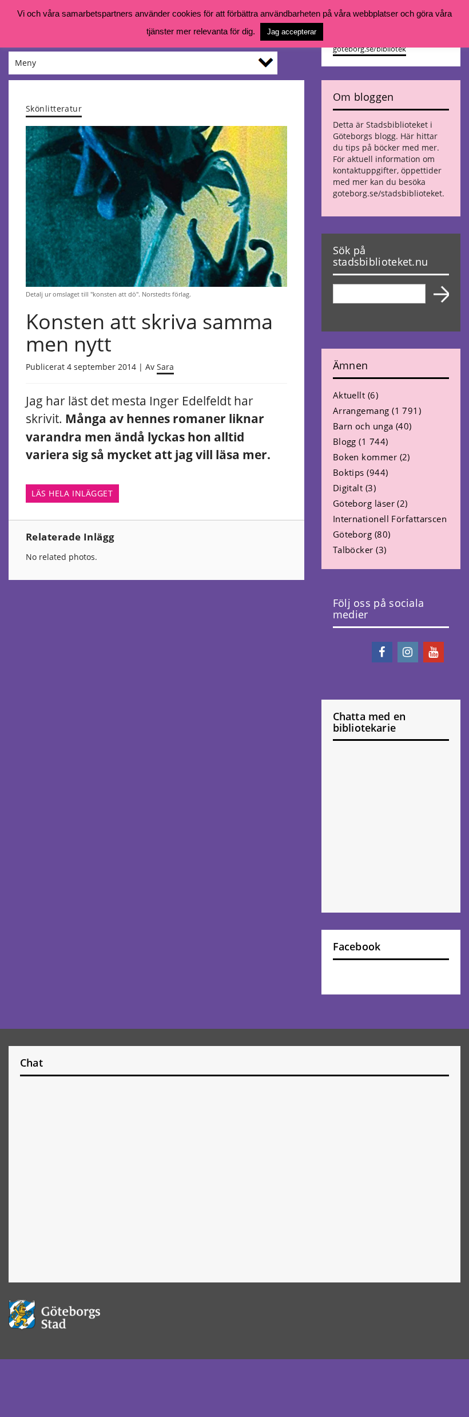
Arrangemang (361, 410)
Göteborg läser (364, 503)
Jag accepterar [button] (291, 31)
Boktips (348, 472)
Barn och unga (363, 426)
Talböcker (353, 549)
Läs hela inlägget (72, 493)
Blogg (344, 441)
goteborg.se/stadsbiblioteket (387, 193)
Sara (165, 366)
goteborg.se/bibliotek (369, 49)
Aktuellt (349, 395)
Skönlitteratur (54, 108)
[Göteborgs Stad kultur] (234, 1315)
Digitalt (348, 488)
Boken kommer (365, 457)
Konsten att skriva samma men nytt (149, 332)
